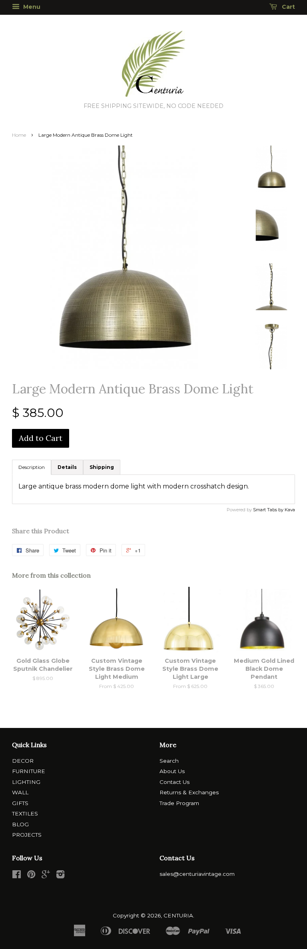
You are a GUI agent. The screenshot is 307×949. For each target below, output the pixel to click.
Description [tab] (31, 467)
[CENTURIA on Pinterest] (31, 876)
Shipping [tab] (102, 467)
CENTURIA (178, 915)
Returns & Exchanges (189, 792)
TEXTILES (25, 813)
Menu (31, 6)
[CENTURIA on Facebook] (16, 876)
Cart (287, 6)
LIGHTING (26, 782)
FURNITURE (28, 771)
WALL (20, 792)
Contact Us (174, 782)
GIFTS (20, 803)
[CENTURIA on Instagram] (60, 876)
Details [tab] (67, 467)
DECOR (23, 761)
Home (19, 135)
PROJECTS (27, 834)
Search (169, 761)
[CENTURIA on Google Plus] (45, 876)
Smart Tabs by (269, 509)
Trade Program (179, 803)
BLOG (20, 824)
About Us (172, 771)
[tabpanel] (153, 489)
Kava (290, 509)
